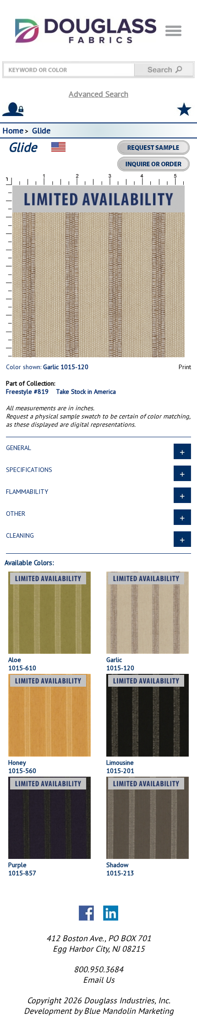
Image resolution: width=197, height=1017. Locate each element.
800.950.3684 (98, 969)
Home (12, 130)
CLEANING (20, 535)
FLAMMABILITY (27, 491)
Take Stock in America (86, 391)
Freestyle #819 (27, 391)
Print (185, 367)
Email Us (99, 980)
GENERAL (18, 448)
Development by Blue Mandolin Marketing (99, 1011)
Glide (41, 130)
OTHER (15, 513)
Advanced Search (98, 94)
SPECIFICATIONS (29, 470)
